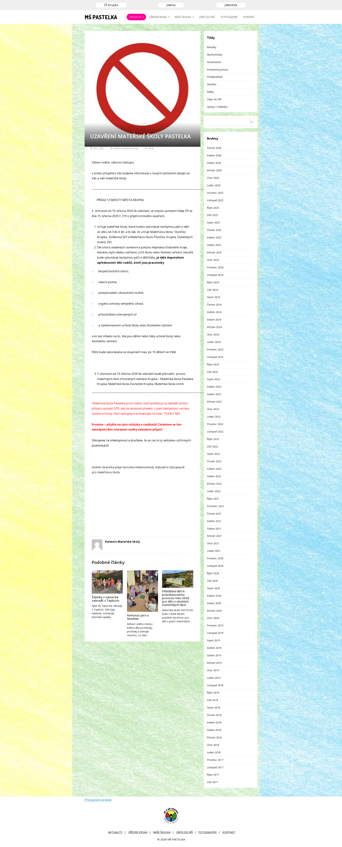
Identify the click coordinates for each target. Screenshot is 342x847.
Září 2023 (212, 372)
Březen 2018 (214, 737)
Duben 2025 (214, 245)
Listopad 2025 (215, 200)
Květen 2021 (214, 521)
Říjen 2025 (213, 207)
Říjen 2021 (213, 498)
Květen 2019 (214, 648)
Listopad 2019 (215, 633)
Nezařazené (214, 62)
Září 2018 (212, 700)
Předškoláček (214, 77)
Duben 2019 (214, 655)
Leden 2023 (214, 416)
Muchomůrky (214, 54)
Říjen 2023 (213, 364)
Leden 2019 (214, 677)
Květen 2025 (214, 237)
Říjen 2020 (213, 573)
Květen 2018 (214, 722)
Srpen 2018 (213, 707)
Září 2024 (212, 289)
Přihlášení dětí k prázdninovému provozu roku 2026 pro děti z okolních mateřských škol (175, 598)
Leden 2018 (214, 752)
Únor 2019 (213, 670)
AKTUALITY (135, 17)
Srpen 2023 (213, 379)
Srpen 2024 (213, 297)
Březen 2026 (214, 170)
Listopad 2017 (215, 767)
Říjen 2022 (213, 439)
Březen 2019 (214, 662)
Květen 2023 (214, 386)
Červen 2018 (214, 715)
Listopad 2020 (215, 565)
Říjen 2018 (213, 692)
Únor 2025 (213, 260)
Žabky (210, 91)
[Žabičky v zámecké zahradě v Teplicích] (107, 582)
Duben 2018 (214, 730)
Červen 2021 (214, 513)
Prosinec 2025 (215, 192)
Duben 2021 (214, 528)
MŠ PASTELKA (101, 17)
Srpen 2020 (213, 588)
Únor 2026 (213, 177)
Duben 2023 (214, 394)
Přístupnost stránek (98, 800)
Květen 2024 (214, 312)
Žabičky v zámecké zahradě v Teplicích (105, 599)
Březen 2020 (214, 610)
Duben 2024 (214, 319)
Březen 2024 (214, 327)
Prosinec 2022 (215, 424)
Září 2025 (212, 215)
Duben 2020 (214, 603)
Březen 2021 (214, 536)
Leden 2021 (214, 550)
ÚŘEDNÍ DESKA (158, 17)
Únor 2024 (213, 334)
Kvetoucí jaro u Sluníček (138, 617)
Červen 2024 (214, 304)
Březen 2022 (214, 483)
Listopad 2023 (215, 357)
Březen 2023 (214, 401)
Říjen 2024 (213, 282)
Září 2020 (212, 580)
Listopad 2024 (215, 275)
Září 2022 (212, 446)
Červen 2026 (214, 148)
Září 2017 (212, 782)
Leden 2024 (214, 342)
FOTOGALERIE (229, 17)
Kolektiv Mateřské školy (125, 148)
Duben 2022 (214, 476)
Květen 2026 (214, 155)
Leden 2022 (214, 491)
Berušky (211, 47)
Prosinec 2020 (215, 558)
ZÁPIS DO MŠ (207, 17)
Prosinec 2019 (215, 625)
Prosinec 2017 (215, 760)
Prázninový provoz (217, 69)
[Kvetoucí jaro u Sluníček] (142, 591)
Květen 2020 (214, 595)
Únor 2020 (213, 618)
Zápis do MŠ (214, 99)
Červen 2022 (214, 461)
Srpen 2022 (213, 453)
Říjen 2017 (213, 774)
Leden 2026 (214, 185)
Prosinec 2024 (215, 267)
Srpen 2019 (213, 640)
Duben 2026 (214, 163)
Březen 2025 (214, 252)
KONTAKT (248, 17)
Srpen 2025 (213, 222)
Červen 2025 (214, 230)
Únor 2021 (213, 543)
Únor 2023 (213, 409)
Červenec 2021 (215, 506)
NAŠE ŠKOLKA (183, 17)
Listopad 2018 (215, 685)
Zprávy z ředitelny (217, 106)
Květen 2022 (214, 468)
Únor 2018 (213, 745)
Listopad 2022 (215, 431)
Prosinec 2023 (215, 349)
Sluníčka (211, 84)
